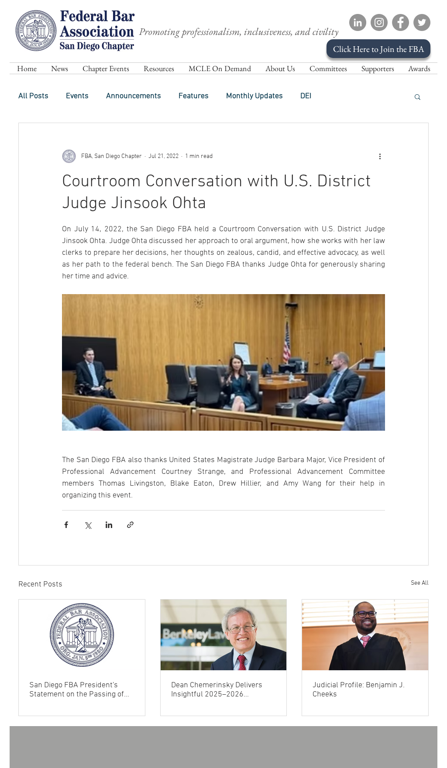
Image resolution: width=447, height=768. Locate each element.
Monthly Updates (254, 96)
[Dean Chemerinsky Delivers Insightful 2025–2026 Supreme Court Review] (224, 635)
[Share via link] (130, 525)
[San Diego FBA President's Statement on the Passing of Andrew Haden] (82, 635)
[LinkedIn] (357, 22)
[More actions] (380, 156)
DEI (305, 96)
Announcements (133, 96)
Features (194, 96)
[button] (280, 68)
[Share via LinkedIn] (109, 525)
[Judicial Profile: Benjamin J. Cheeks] (365, 635)
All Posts (33, 96)
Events (77, 96)
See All (420, 583)
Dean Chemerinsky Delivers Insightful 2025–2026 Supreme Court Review (216, 690)
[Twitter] (421, 22)
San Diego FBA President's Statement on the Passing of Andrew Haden (76, 690)
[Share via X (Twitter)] (87, 525)
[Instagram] (379, 22)
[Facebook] (400, 22)
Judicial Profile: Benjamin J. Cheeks (359, 690)
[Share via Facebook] (66, 525)
